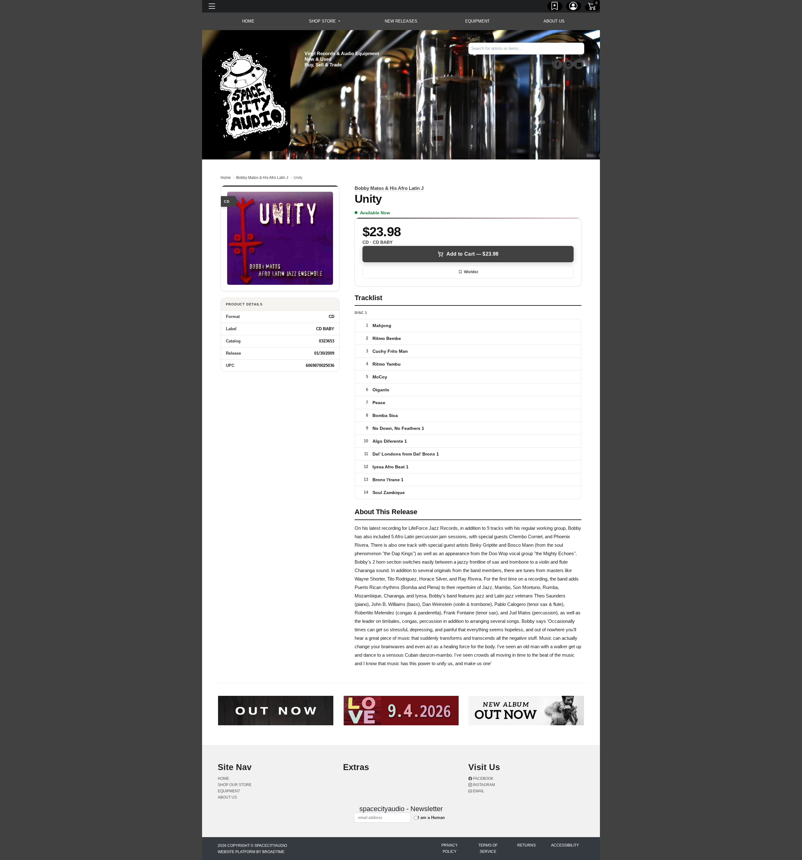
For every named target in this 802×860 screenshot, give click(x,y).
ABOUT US (554, 21)
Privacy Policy (449, 848)
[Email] (579, 64)
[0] (592, 7)
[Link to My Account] (573, 7)
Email (478, 791)
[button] (324, 21)
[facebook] (557, 64)
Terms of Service (487, 848)
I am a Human (431, 817)
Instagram (483, 785)
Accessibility (565, 845)
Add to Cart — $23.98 (472, 254)
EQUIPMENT (477, 21)
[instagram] (568, 64)
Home (226, 177)
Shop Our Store (235, 785)
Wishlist (471, 272)
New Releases (401, 21)
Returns (526, 845)
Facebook (482, 778)
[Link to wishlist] (554, 7)
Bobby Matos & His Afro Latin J (262, 177)
